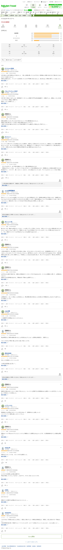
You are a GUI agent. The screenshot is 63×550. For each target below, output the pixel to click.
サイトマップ (36, 1)
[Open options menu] (61, 68)
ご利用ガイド (29, 1)
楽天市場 (51, 1)
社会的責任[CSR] (21, 546)
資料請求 (39, 546)
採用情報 (29, 546)
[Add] (60, 19)
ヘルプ (24, 1)
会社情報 (4, 546)
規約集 (34, 546)
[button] (9, 68)
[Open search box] (3, 60)
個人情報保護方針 (11, 546)
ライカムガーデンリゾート (7, 18)
